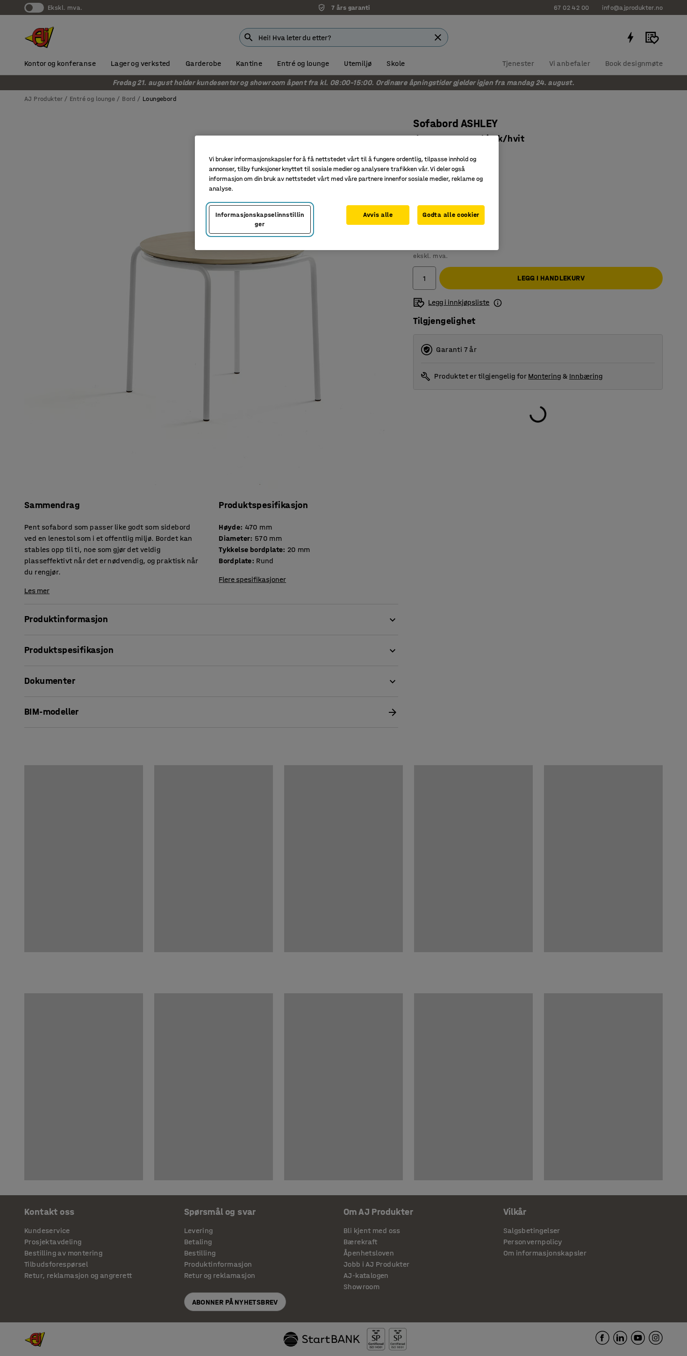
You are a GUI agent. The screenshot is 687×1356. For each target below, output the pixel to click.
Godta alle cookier (450, 215)
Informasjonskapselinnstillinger (259, 219)
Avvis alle (378, 215)
